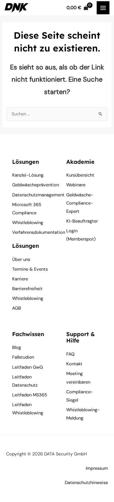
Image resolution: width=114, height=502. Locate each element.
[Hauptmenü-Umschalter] (103, 7)
